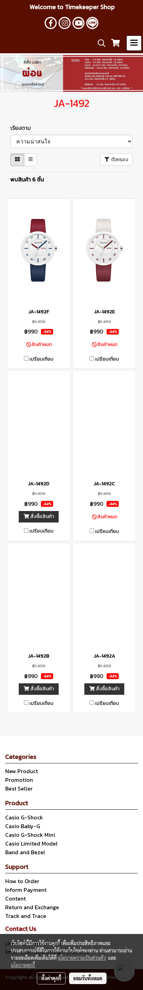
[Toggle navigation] (134, 43)
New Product (21, 771)
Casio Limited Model (31, 843)
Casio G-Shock (24, 817)
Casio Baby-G (22, 826)
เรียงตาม (22, 128)
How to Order (22, 881)
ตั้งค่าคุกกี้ (51, 978)
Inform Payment (26, 890)
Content (15, 898)
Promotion (19, 780)
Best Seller (19, 788)
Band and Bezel (25, 852)
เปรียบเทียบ (41, 359)
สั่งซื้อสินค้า (41, 516)
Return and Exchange (32, 907)
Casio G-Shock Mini (30, 835)
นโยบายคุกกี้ (23, 965)
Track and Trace (25, 916)
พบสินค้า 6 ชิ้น (27, 179)
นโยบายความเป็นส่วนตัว (82, 957)
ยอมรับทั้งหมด (87, 978)
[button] (99, 43)
